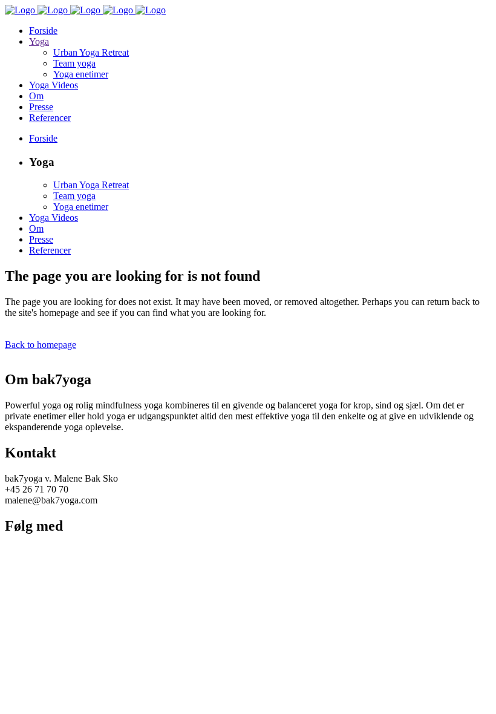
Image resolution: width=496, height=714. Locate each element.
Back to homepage (40, 344)
